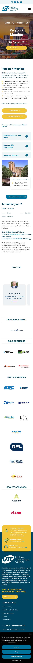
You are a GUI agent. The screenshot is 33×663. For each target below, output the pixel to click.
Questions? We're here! (17, 547)
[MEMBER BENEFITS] (6, 540)
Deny (16, 652)
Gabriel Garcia (11, 232)
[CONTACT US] (6, 546)
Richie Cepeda (15, 234)
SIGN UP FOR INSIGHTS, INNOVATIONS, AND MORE (14, 590)
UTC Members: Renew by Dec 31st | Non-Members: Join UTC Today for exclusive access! (18, 533)
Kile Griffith (19, 239)
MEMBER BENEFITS (16, 539)
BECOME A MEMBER (17, 529)
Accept (16, 647)
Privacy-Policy (11, 642)
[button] (30, 634)
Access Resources (16, 541)
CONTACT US (13, 545)
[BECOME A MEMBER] (6, 530)
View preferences (16, 657)
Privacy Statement (16, 660)
